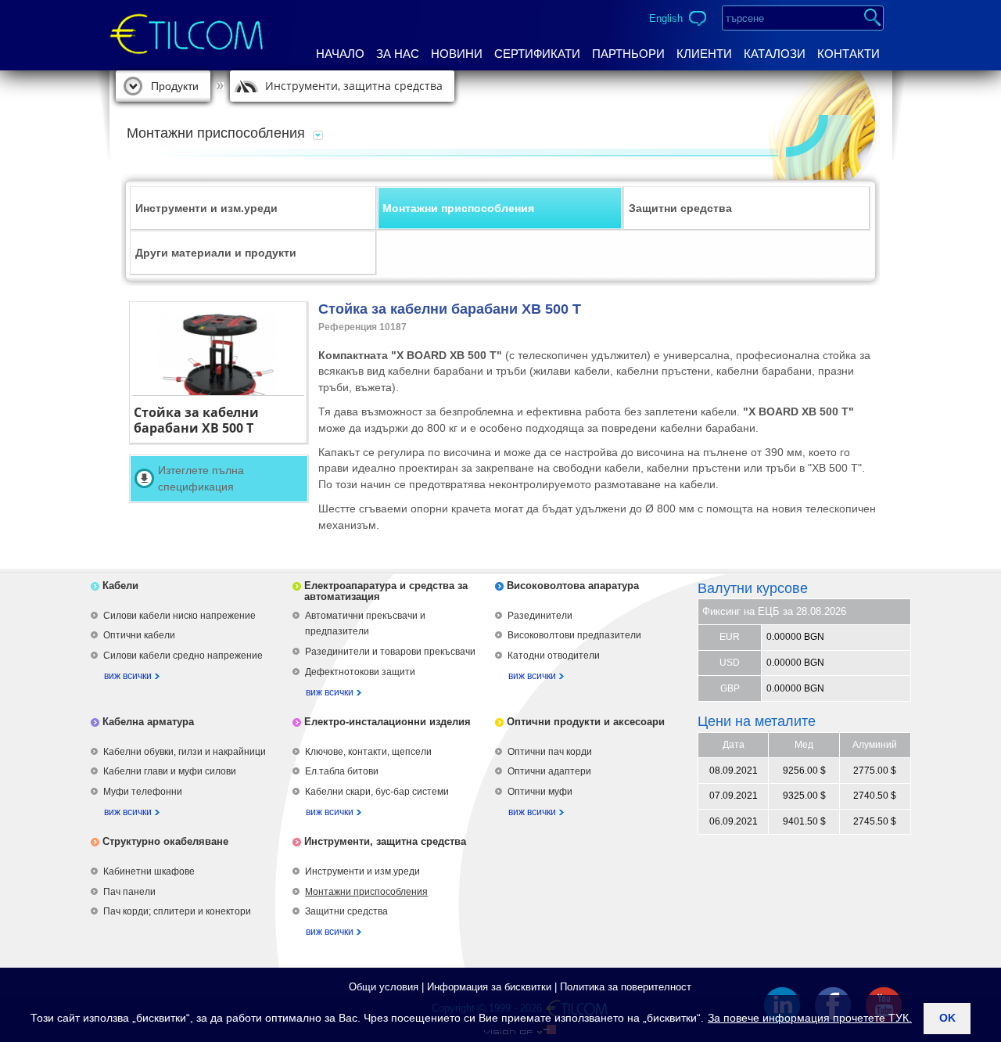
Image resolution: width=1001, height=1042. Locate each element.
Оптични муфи (540, 791)
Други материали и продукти (215, 252)
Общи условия (383, 987)
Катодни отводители (554, 655)
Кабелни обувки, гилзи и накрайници (184, 751)
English (666, 18)
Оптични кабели (139, 635)
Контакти (848, 53)
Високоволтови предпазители (574, 635)
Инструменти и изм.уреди (206, 208)
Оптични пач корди (550, 751)
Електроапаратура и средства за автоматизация (386, 591)
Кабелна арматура (148, 722)
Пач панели (129, 891)
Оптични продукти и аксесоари (586, 722)
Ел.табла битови (342, 771)
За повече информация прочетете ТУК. (810, 1017)
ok (947, 1017)
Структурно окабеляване (165, 841)
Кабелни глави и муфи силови (169, 771)
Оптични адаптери (549, 771)
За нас (397, 53)
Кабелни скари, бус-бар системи (377, 791)
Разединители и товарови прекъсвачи (390, 651)
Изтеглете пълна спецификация (201, 478)
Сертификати (537, 53)
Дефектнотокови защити (360, 672)
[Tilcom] (186, 21)
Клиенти (704, 53)
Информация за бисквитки (489, 987)
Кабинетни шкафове (149, 871)
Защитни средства (680, 208)
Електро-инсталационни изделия (387, 722)
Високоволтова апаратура (573, 585)
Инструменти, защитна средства (354, 85)
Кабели (120, 585)
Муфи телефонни (142, 791)
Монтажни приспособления (458, 208)
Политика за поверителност (625, 987)
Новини (457, 53)
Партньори (628, 53)
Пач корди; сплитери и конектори (177, 911)
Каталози (774, 53)
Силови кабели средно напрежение (183, 655)
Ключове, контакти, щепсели (368, 751)
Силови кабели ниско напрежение (179, 615)
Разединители (540, 615)
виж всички (128, 675)
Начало (340, 53)
